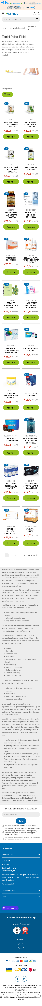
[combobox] (21, 19)
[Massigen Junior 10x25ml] (31, 335)
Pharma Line (11, 526)
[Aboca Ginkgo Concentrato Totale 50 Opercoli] (31, 109)
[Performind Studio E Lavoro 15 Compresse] (31, 470)
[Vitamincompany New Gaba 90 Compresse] (31, 425)
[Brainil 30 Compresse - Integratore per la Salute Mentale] (11, 516)
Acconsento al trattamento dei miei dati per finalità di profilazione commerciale (22, 839)
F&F (31, 391)
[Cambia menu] (3, 13)
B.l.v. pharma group (11, 436)
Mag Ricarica (31, 300)
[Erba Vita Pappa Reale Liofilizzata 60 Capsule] (31, 245)
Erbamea (11, 300)
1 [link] (6, 555)
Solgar (11, 210)
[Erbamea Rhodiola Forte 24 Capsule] (11, 290)
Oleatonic (11, 481)
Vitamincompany (31, 436)
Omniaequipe (11, 255)
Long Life (11, 391)
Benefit (31, 481)
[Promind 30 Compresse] (11, 245)
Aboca (11, 119)
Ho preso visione (20, 826)
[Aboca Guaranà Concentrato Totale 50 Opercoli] (11, 154)
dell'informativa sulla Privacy (26, 826)
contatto (11, 880)
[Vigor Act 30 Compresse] (31, 380)
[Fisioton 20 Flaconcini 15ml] (11, 425)
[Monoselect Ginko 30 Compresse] (31, 199)
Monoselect (31, 210)
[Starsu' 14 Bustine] (31, 516)
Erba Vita (31, 255)
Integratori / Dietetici (17, 28)
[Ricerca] (37, 19)
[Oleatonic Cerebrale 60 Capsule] (11, 470)
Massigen (31, 345)
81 (25, 555)
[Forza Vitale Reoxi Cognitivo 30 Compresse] (11, 335)
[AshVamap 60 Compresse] (31, 154)
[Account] (34, 13)
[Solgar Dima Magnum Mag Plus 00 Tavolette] (11, 199)
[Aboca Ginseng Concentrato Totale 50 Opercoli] (11, 109)
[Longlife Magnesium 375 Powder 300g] (11, 380)
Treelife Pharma (31, 526)
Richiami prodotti (8, 884)
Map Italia (30, 165)
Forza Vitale (11, 345)
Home (4, 28)
